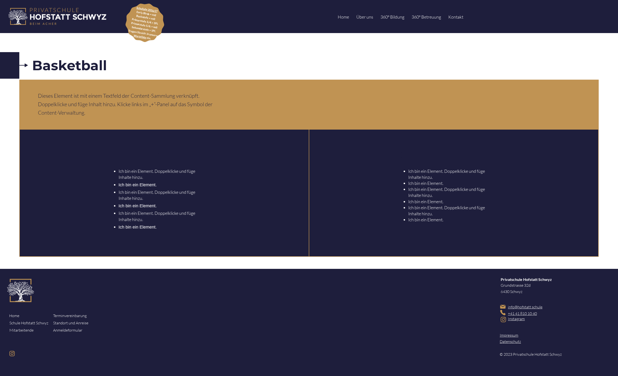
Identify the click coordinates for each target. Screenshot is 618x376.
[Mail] (503, 307)
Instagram (516, 318)
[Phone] (503, 312)
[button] (365, 17)
